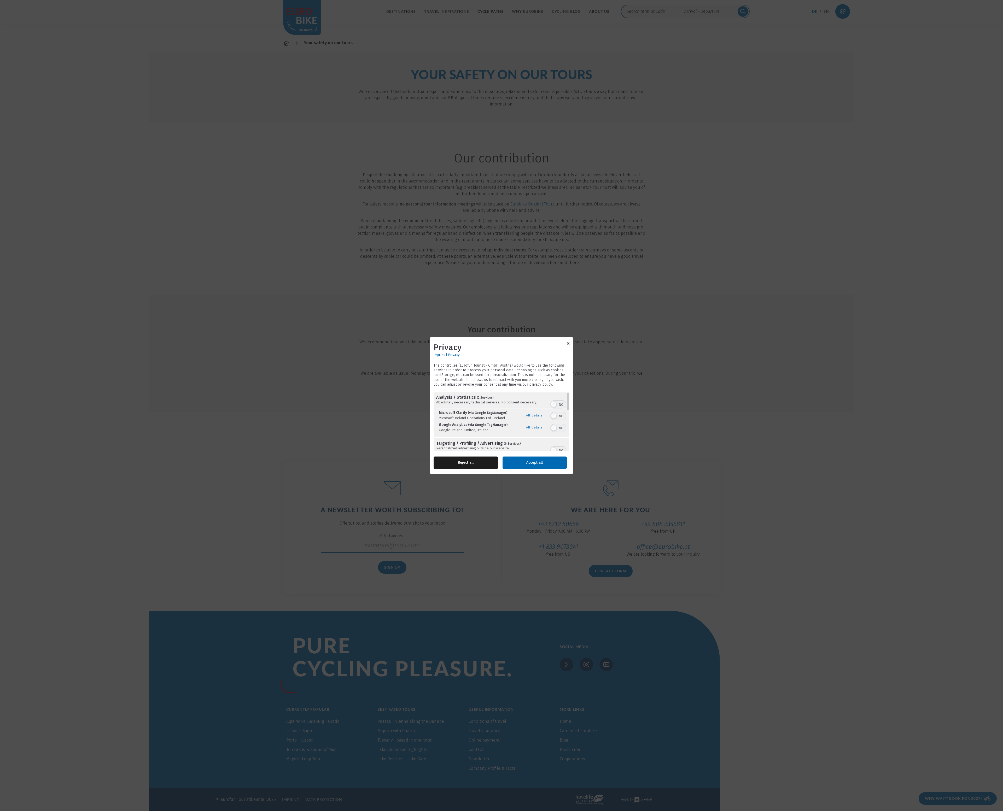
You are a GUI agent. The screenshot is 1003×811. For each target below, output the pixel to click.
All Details (534, 415)
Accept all (534, 463)
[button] (553, 404)
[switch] (558, 404)
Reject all (466, 463)
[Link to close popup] (568, 344)
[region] (501, 421)
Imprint (439, 355)
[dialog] (501, 405)
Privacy (453, 355)
